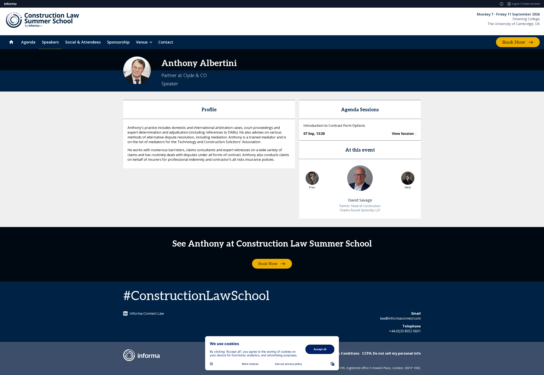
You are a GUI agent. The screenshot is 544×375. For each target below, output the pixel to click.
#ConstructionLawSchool (196, 296)
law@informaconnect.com (400, 318)
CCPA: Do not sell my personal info (391, 353)
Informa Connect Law (147, 313)
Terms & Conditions (342, 353)
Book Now (513, 42)
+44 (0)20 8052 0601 (405, 331)
